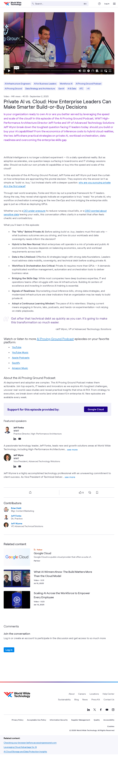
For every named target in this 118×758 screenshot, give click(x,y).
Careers (82, 693)
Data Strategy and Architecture (40, 88)
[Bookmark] (27, 573)
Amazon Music (20, 367)
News (85, 699)
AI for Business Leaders (45, 83)
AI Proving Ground (13, 88)
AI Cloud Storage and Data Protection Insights (25, 751)
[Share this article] (29, 492)
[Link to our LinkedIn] (88, 709)
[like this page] (80, 492)
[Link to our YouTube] (107, 709)
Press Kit (95, 699)
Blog (76, 699)
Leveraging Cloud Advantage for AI (20, 747)
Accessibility (108, 720)
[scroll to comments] (89, 492)
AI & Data (72, 88)
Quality (97, 720)
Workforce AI (66, 83)
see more (72, 449)
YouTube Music (20, 352)
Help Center (108, 693)
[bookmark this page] (97, 492)
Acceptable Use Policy (36, 720)
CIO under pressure (34, 210)
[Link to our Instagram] (113, 709)
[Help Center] (99, 3)
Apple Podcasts (21, 357)
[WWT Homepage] (12, 4)
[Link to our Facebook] (101, 709)
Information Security (59, 720)
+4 (88, 88)
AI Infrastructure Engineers (18, 83)
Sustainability (64, 699)
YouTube (16, 347)
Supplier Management (80, 720)
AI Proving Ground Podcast (88, 83)
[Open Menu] (114, 3)
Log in (106, 3)
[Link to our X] (94, 709)
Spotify (16, 362)
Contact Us (109, 699)
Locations (94, 693)
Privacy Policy (17, 720)
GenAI (61, 88)
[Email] (19, 439)
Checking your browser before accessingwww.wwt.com (30, 742)
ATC (81, 88)
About (72, 693)
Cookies (110, 726)
